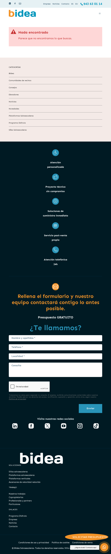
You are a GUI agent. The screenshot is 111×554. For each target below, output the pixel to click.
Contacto (13, 526)
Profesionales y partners (20, 501)
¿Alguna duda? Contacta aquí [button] (85, 547)
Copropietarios (16, 497)
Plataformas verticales (19, 478)
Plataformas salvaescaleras (22, 475)
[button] (104, 547)
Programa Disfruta (17, 123)
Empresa (13, 519)
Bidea (11, 73)
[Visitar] (10, 3)
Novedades (14, 109)
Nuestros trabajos (17, 494)
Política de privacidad (17, 399)
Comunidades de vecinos (20, 80)
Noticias (12, 102)
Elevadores (14, 94)
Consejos (13, 87)
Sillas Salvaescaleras (18, 130)
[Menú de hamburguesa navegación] (99, 13)
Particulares (14, 504)
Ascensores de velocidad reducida (24, 482)
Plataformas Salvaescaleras (21, 116)
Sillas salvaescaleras (18, 471)
